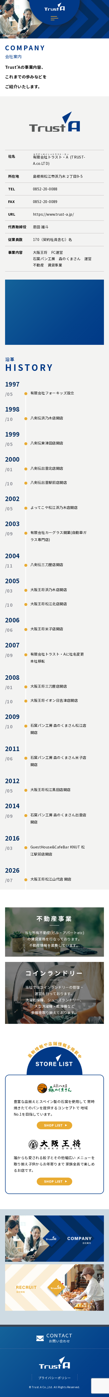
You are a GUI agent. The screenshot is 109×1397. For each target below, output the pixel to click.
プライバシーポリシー (54, 1378)
